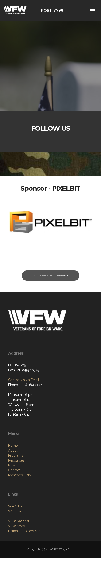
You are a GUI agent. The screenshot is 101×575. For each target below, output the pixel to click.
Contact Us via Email (23, 380)
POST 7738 (52, 10)
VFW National (18, 521)
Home (13, 445)
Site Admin (16, 506)
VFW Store (16, 526)
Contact (14, 470)
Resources (16, 460)
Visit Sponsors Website (51, 275)
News (12, 465)
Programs (15, 455)
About (12, 450)
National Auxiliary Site (24, 531)
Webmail (15, 511)
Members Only (19, 475)
